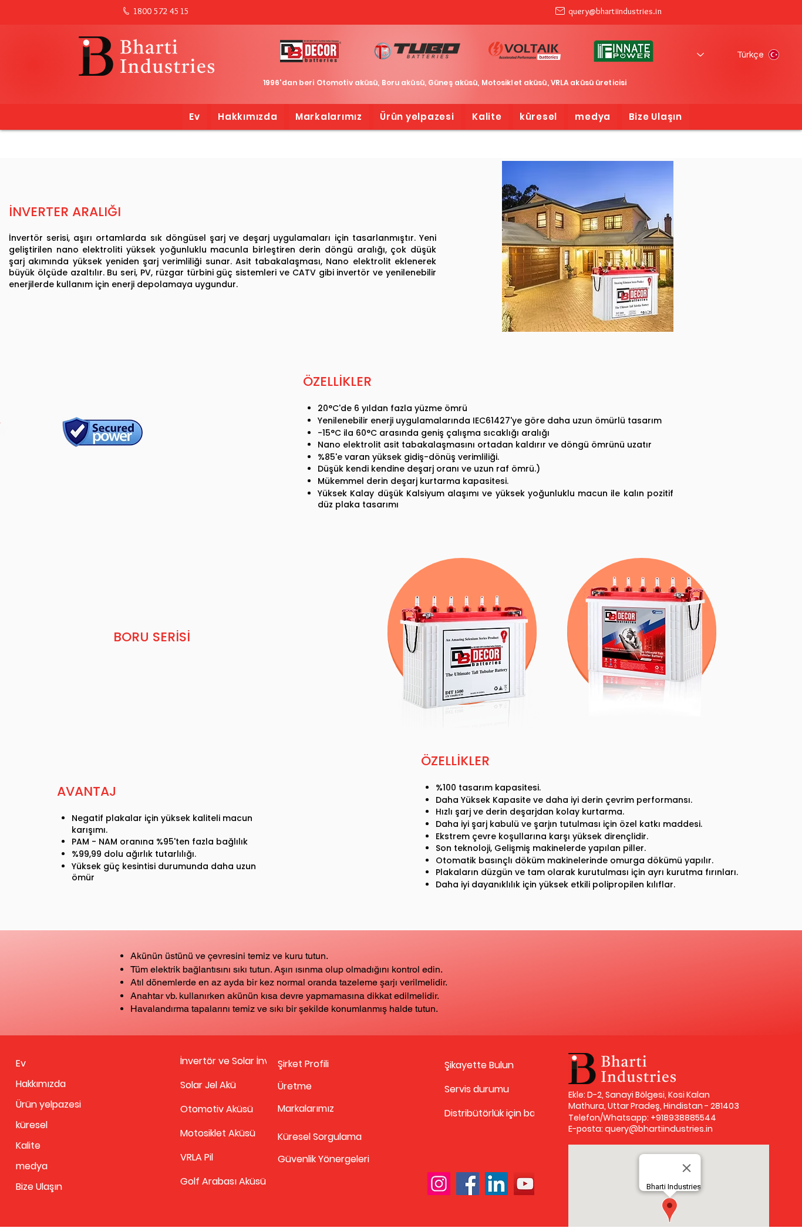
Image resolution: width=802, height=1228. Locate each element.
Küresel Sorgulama (319, 1136)
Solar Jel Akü (208, 1085)
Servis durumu (476, 1089)
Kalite (28, 1145)
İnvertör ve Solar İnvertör (221, 1061)
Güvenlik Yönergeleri (319, 1159)
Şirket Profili (303, 1064)
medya (32, 1166)
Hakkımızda (41, 1084)
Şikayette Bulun (479, 1065)
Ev (21, 1063)
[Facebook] (467, 1183)
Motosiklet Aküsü (217, 1133)
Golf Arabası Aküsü (221, 1181)
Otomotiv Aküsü (216, 1109)
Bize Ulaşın (39, 1186)
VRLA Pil (196, 1157)
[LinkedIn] (496, 1183)
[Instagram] (438, 1183)
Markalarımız (306, 1108)
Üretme (295, 1086)
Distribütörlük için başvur (485, 1113)
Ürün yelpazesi (48, 1104)
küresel (32, 1125)
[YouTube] (525, 1183)
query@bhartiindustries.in (615, 11)
